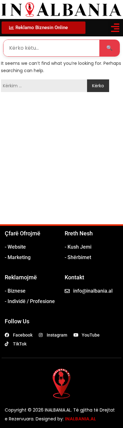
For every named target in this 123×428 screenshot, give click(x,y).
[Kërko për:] (45, 85)
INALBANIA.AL (80, 419)
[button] (114, 28)
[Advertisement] (61, 159)
